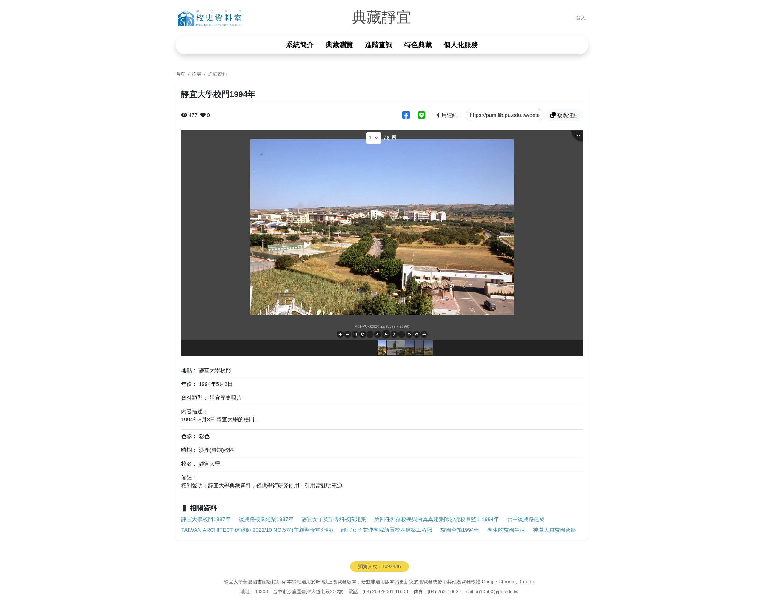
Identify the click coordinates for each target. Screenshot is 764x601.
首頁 (180, 74)
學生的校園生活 (506, 530)
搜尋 (196, 74)
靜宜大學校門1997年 (206, 519)
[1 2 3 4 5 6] (373, 138)
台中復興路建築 (526, 519)
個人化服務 (461, 45)
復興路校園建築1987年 (266, 519)
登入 (581, 17)
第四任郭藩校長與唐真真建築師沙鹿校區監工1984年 (436, 519)
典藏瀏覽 (339, 45)
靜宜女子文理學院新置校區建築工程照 (386, 530)
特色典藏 (418, 45)
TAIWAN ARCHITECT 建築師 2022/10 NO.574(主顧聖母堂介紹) (257, 530)
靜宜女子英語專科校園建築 (334, 519)
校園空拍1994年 (459, 530)
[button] (340, 334)
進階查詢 (378, 45)
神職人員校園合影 (554, 530)
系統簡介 (300, 45)
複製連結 (568, 115)
